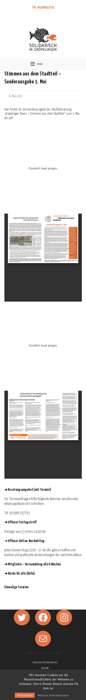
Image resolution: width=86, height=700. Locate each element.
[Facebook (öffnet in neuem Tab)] (39, 13)
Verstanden (24, 695)
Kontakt (45, 668)
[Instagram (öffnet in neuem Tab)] (45, 13)
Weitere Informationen (53, 695)
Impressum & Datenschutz (45, 662)
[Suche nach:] (54, 64)
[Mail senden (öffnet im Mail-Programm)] (51, 13)
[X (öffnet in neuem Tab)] (34, 13)
